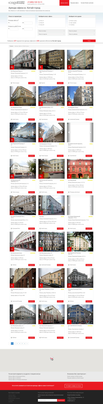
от (8, 22)
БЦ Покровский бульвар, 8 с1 (18, 144)
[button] (12, 60)
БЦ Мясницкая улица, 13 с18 (17, 290)
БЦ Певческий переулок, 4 (46, 325)
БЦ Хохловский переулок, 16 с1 (46, 180)
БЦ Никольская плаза (16, 253)
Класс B (42, 22)
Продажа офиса (74, 3)
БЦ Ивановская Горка (16, 107)
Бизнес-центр (73, 20)
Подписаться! (61, 400)
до (23, 22)
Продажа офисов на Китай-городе (75, 378)
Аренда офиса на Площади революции (18, 379)
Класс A (42, 20)
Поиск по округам (43, 34)
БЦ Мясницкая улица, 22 (17, 325)
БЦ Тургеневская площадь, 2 (75, 326)
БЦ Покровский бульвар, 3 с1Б (46, 71)
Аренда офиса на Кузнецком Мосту (17, 376)
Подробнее (31, 83)
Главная (11, 46)
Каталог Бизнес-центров (14, 398)
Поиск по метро (42, 31)
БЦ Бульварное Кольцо (45, 144)
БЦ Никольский (72, 180)
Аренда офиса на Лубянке (15, 378)
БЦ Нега (42, 216)
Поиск (89, 40)
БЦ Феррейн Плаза (73, 107)
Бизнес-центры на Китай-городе (74, 376)
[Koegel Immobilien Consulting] (16, 3)
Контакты (11, 401)
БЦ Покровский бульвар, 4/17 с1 (74, 253)
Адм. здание (73, 22)
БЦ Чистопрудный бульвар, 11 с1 (75, 71)
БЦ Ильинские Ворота (16, 71)
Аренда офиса (64, 3)
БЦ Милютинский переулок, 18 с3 (75, 144)
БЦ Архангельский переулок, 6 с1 (15, 180)
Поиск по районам (73, 34)
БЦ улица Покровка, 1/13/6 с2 (47, 290)
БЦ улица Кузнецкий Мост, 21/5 (75, 290)
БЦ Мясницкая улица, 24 (46, 253)
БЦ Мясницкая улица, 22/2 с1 (46, 108)
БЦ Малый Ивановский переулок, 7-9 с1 (74, 217)
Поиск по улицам (73, 31)
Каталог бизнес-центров (87, 3)
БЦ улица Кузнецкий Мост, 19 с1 (18, 217)
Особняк (72, 24)
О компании (11, 400)
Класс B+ (42, 24)
